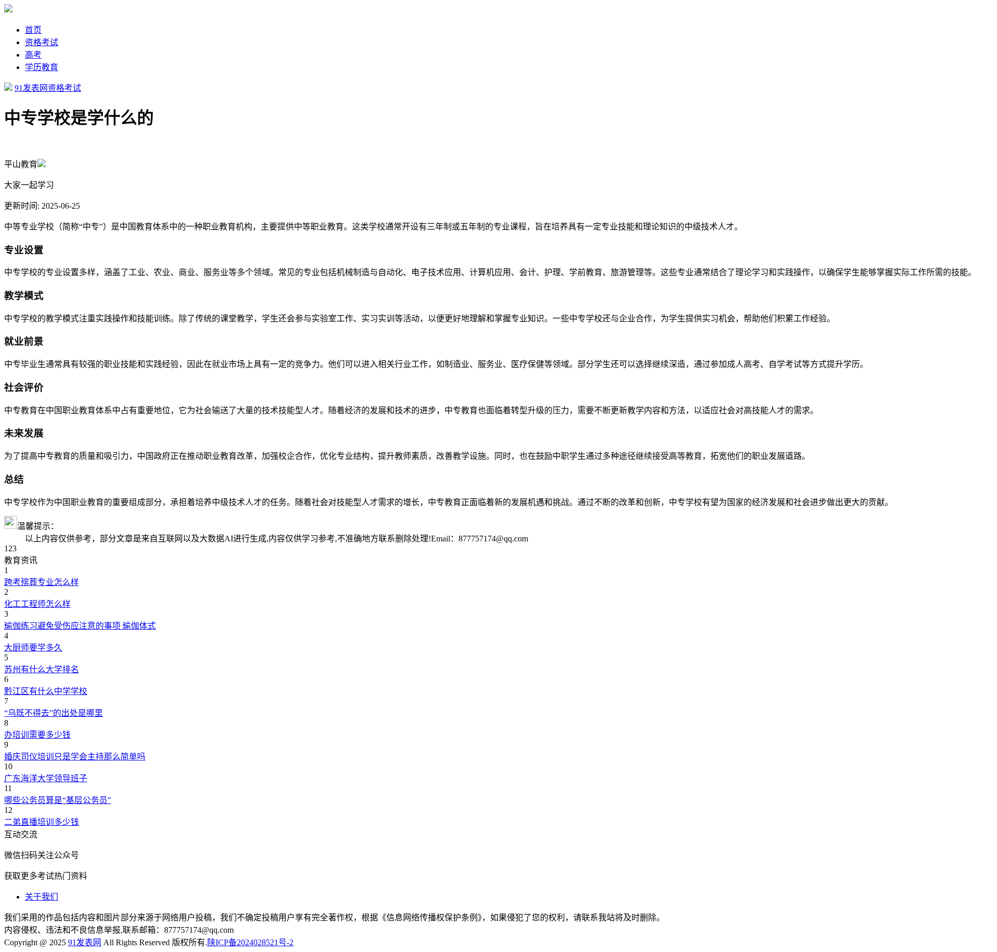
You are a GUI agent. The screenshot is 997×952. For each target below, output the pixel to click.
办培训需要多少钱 (37, 734)
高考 (33, 54)
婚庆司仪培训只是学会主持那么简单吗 (74, 756)
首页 (33, 29)
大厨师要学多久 (33, 647)
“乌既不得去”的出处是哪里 (53, 713)
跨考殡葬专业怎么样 (41, 582)
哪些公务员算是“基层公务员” (57, 800)
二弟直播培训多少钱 (41, 822)
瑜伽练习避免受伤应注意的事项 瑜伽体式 (80, 625)
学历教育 (41, 67)
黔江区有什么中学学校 (45, 691)
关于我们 (41, 896)
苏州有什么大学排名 (41, 669)
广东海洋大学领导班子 (45, 778)
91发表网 (31, 88)
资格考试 (41, 42)
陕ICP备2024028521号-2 (250, 942)
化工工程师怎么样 (37, 604)
